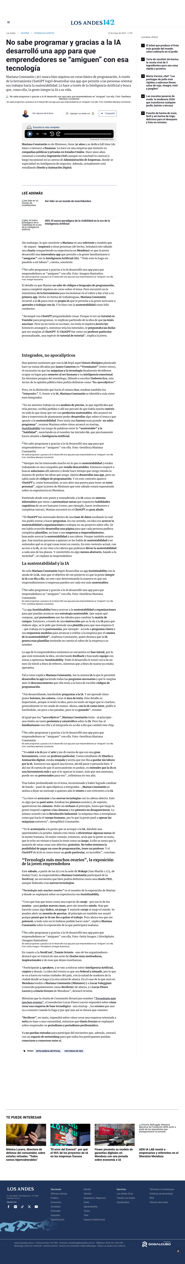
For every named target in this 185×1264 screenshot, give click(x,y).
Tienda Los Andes (126, 1198)
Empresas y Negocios (95, 1198)
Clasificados (123, 1202)
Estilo (86, 1202)
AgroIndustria (90, 1206)
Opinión (88, 1193)
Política (54, 1198)
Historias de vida (74, 1051)
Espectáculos (57, 1219)
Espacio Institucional (94, 1219)
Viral (86, 1215)
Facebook (8, 1206)
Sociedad (25, 33)
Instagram (15, 1206)
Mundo (87, 1189)
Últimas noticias (59, 1193)
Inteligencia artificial (48, 1051)
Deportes (55, 1215)
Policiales (56, 1211)
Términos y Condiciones (162, 1189)
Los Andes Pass (125, 1193)
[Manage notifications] (178, 1251)
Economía (56, 1202)
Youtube (36, 1206)
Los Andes (10, 33)
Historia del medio (159, 1202)
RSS (152, 1198)
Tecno (87, 1211)
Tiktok (22, 1206)
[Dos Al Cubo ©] (156, 1246)
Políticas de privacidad (161, 1193)
